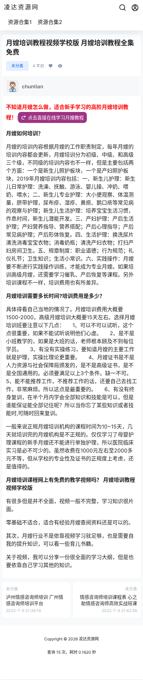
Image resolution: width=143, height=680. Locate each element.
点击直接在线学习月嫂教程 (56, 117)
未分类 (17, 65)
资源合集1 (20, 22)
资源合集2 (50, 22)
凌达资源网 (88, 638)
